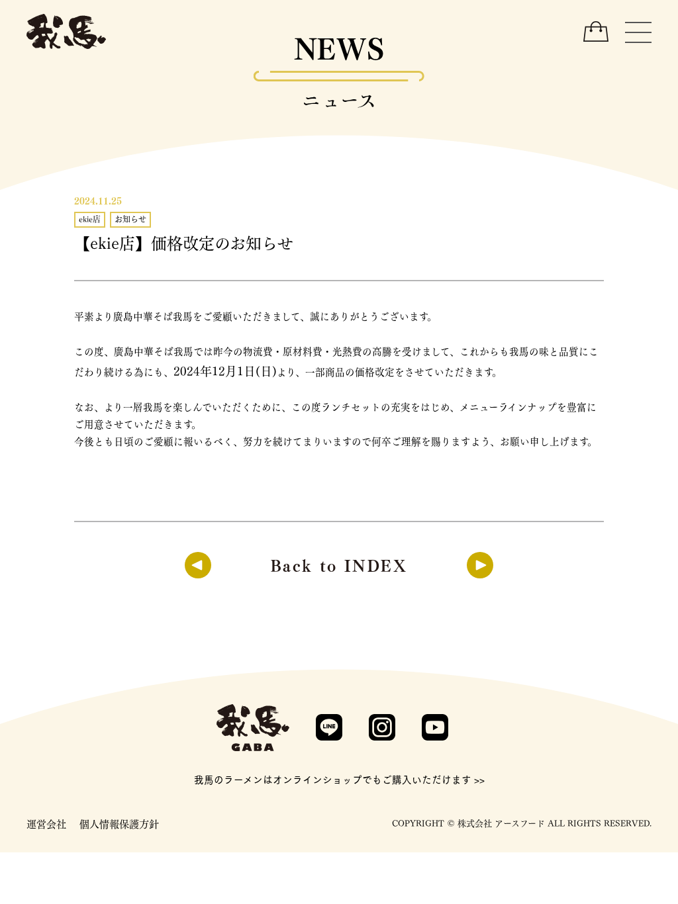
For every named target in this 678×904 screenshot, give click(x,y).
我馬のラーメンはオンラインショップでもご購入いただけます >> (339, 779)
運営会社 (46, 823)
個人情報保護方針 (119, 823)
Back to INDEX (339, 564)
